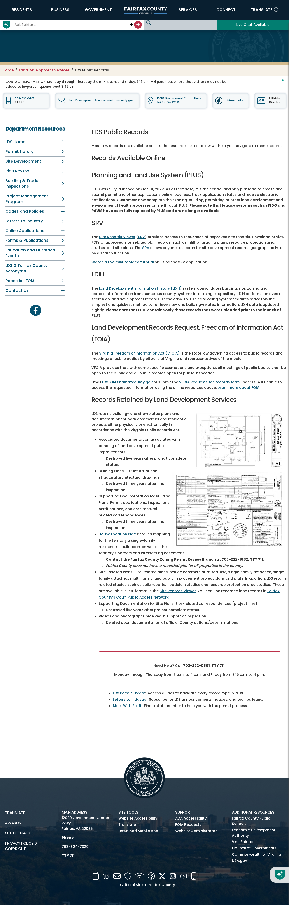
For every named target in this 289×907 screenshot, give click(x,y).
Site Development (23, 161)
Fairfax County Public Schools (251, 821)
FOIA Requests (188, 824)
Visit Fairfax (242, 841)
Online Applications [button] (24, 230)
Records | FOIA (20, 280)
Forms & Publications (26, 240)
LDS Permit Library (129, 693)
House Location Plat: (117, 534)
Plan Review (17, 171)
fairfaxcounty (233, 100)
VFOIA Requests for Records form (209, 382)
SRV (141, 236)
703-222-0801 (24, 98)
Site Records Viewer (117, 236)
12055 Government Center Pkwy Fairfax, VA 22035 (179, 100)
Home (8, 70)
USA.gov (239, 860)
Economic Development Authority (253, 832)
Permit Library (19, 151)
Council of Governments (254, 848)
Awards (13, 823)
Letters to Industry (24, 221)
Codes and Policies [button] (24, 211)
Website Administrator (196, 830)
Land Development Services (44, 70)
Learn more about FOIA (238, 387)
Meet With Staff (127, 705)
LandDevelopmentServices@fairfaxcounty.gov (101, 100)
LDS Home (15, 142)
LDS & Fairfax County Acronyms (26, 268)
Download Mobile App (138, 830)
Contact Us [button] (17, 290)
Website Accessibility (137, 818)
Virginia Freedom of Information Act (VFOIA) (139, 353)
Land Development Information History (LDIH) (140, 288)
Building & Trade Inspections (21, 183)
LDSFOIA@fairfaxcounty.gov (127, 382)
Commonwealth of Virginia (256, 854)
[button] (22, 9)
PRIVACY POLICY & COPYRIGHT (21, 846)
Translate (15, 812)
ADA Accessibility (191, 818)
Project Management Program (26, 198)
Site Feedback (18, 833)
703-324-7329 (75, 846)
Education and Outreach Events (30, 252)
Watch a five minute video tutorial (122, 262)
